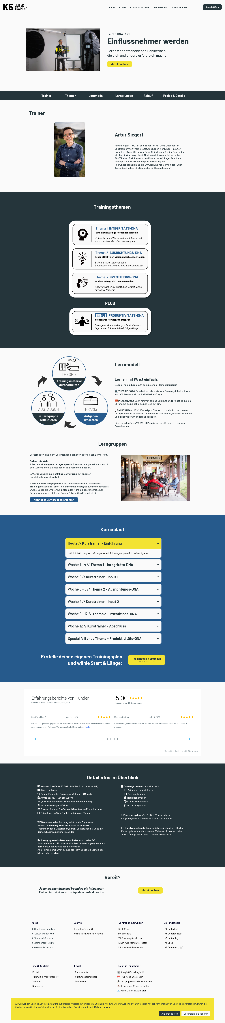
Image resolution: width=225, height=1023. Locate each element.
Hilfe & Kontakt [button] (179, 7)
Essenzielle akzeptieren (196, 1013)
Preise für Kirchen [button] (139, 7)
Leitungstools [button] (160, 7)
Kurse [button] (112, 7)
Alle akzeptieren (169, 1013)
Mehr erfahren (102, 1007)
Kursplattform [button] (212, 7)
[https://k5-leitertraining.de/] (15, 7)
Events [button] (122, 7)
